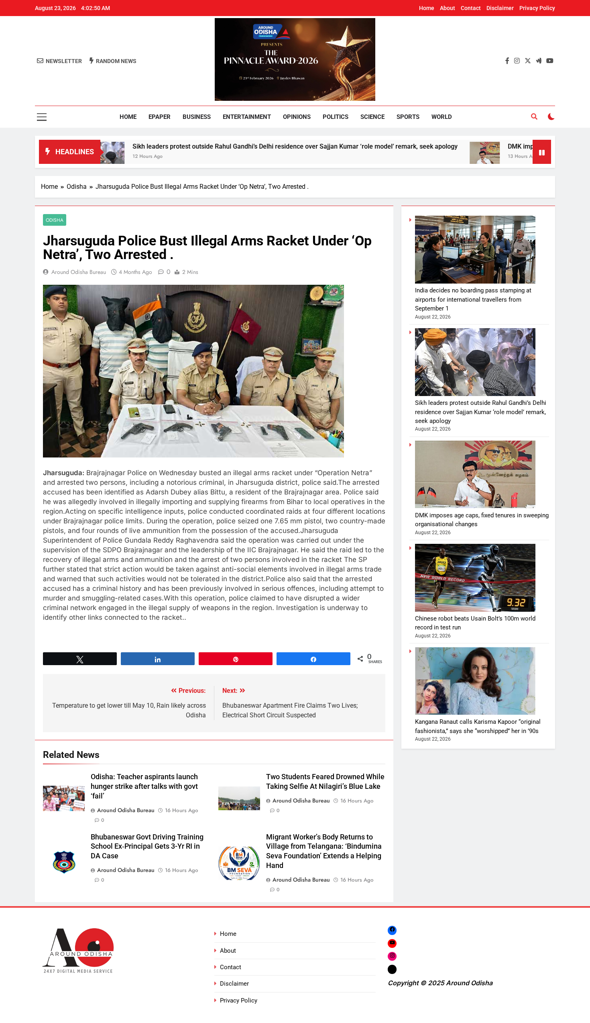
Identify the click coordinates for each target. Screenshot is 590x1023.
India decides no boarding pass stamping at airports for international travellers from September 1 (473, 299)
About (447, 8)
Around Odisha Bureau (78, 272)
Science (372, 116)
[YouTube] (392, 943)
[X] (392, 969)
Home (426, 8)
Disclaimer (500, 8)
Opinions (297, 116)
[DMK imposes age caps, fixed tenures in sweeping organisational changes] (436, 157)
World (441, 116)
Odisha (54, 219)
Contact (471, 8)
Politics (335, 116)
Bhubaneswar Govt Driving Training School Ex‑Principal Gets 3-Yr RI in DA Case (147, 846)
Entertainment (247, 116)
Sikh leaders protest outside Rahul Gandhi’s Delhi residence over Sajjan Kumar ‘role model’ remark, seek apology (246, 146)
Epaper (160, 116)
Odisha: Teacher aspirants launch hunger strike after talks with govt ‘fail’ (144, 786)
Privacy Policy (537, 8)
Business (197, 116)
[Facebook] (392, 930)
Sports (408, 116)
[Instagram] (392, 956)
